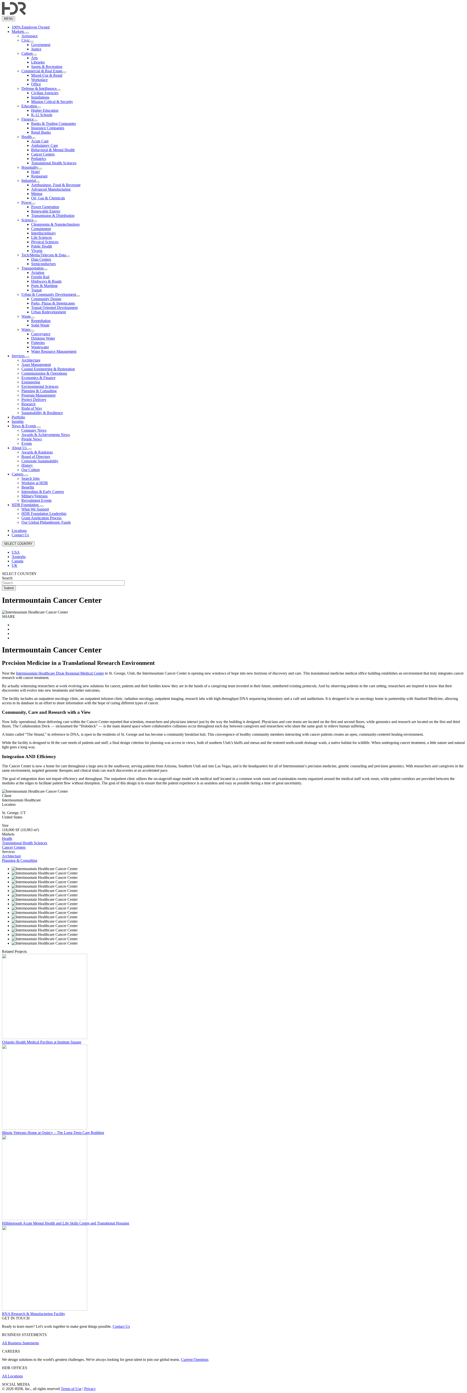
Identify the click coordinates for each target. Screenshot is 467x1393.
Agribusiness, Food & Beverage (56, 185)
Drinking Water (43, 338)
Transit (36, 290)
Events (26, 443)
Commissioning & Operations (44, 373)
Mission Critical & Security (52, 102)
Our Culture (30, 470)
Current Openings (194, 1359)
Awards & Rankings (37, 452)
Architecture (30, 360)
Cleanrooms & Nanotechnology (55, 224)
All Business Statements (20, 1343)
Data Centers (41, 259)
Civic (25, 40)
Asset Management (36, 364)
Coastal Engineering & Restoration (48, 369)
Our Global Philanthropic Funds (46, 522)
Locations (19, 531)
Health (26, 137)
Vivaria (36, 251)
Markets (18, 31)
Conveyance (40, 334)
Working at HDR (34, 483)
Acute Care (40, 141)
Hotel (35, 172)
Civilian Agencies (44, 93)
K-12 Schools (41, 115)
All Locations (12, 1376)
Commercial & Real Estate (41, 71)
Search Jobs (30, 478)
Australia (19, 557)
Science (27, 220)
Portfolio (18, 417)
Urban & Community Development (48, 294)
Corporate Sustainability (39, 461)
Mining (36, 194)
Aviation (37, 272)
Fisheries (38, 343)
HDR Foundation (26, 505)
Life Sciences (41, 237)
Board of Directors (35, 457)
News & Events (24, 426)
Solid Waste (40, 325)
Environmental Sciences (39, 386)
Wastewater (40, 347)
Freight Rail (40, 277)
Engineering (30, 382)
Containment (41, 229)
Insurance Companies (47, 128)
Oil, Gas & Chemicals (48, 198)
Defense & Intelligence (39, 88)
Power (26, 202)
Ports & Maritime (44, 286)
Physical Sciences (44, 242)
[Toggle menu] (27, 33)
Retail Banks (41, 132)
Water (25, 329)
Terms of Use (71, 1389)
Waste (26, 316)
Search (7, 578)
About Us (20, 448)
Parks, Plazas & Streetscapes (53, 303)
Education (29, 106)
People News (31, 439)
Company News (33, 430)
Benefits (27, 487)
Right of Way (31, 408)
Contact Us (20, 535)
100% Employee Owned (31, 27)
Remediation (41, 321)
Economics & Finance (38, 378)
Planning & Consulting (39, 391)
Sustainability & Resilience (42, 413)
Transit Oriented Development (54, 308)
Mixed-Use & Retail (46, 75)
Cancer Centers (43, 154)
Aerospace (29, 36)
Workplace (39, 80)
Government (40, 45)
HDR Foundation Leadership (43, 513)
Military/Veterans (34, 496)
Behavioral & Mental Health (53, 150)
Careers (18, 474)
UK (15, 565)
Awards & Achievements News (45, 435)
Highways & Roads (46, 281)
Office (36, 84)
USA (16, 552)
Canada (17, 561)
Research (28, 404)
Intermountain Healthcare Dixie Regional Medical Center (60, 673)
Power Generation (45, 207)
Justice (36, 49)
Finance (27, 119)
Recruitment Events (36, 500)
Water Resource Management (53, 351)
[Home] (14, 14)
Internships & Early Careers (42, 492)
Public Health (41, 246)
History (27, 465)
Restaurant (39, 176)
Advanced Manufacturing (51, 189)
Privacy (90, 1389)
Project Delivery (33, 400)
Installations (40, 97)
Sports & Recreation (46, 67)
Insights (18, 421)
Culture (27, 53)
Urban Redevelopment (48, 312)
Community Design (46, 299)
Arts (34, 58)
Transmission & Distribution (52, 216)
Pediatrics (38, 159)
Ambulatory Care (44, 145)
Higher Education (44, 110)
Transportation (32, 268)
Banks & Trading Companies (53, 123)
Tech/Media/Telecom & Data (43, 255)
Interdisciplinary (43, 233)
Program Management (38, 395)
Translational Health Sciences (53, 163)
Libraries (38, 62)
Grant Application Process (41, 518)
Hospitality (29, 167)
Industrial (28, 180)
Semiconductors (43, 264)
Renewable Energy (46, 211)
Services (19, 356)
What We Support (35, 509)
